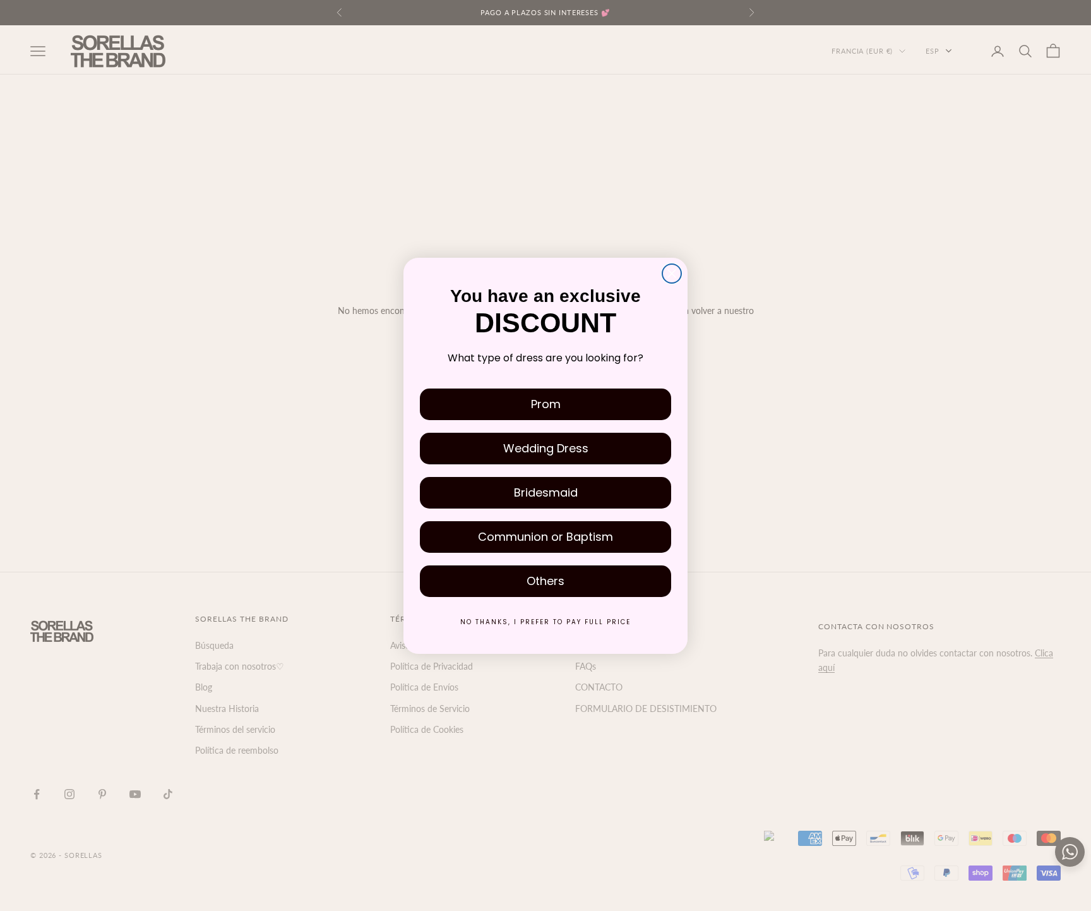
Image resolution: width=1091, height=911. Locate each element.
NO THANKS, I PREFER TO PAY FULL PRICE (545, 622)
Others (545, 581)
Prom (546, 404)
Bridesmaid (546, 492)
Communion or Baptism (545, 537)
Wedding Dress (545, 448)
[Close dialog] (671, 273)
